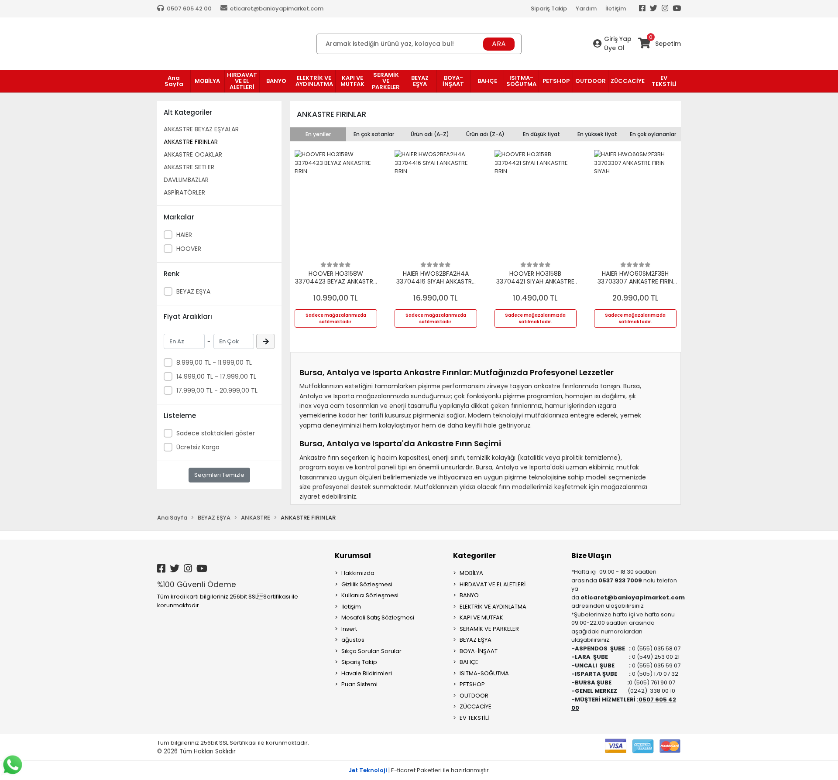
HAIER (184, 234)
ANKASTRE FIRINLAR (191, 141)
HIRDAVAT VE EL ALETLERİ (492, 584)
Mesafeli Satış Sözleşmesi (377, 617)
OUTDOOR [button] (590, 81)
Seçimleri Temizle (219, 475)
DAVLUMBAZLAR (186, 179)
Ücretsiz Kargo (198, 447)
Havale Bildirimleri (366, 673)
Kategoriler (474, 556)
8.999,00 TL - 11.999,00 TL (214, 362)
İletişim (615, 8)
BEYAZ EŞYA (193, 291)
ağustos (352, 640)
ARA (499, 44)
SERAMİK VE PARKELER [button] (386, 81)
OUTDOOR (474, 695)
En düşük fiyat (541, 134)
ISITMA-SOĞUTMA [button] (521, 81)
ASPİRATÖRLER (184, 192)
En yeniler (318, 134)
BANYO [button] (276, 81)
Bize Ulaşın (591, 556)
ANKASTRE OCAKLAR (193, 154)
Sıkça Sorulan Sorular (371, 651)
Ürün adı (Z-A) (485, 134)
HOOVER (188, 248)
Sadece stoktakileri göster (215, 433)
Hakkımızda (357, 573)
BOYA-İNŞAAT (479, 651)
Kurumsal (353, 556)
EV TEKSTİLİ (474, 718)
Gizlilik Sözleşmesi (366, 584)
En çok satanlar (374, 134)
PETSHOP (472, 684)
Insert (349, 629)
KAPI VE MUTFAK (481, 617)
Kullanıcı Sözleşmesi (369, 595)
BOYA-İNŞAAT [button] (453, 81)
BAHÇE (469, 662)
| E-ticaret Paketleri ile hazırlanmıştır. (419, 770)
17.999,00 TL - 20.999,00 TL (217, 390)
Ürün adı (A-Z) (430, 134)
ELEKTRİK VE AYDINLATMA (493, 606)
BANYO (469, 595)
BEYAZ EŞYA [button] (420, 81)
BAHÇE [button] (487, 81)
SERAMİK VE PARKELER (489, 629)
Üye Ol (614, 48)
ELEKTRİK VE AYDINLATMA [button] (314, 81)
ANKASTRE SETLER (189, 167)
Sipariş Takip (549, 8)
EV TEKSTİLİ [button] (664, 81)
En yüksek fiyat (597, 134)
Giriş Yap (618, 38)
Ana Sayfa (174, 81)
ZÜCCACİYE (475, 706)
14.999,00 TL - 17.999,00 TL (216, 376)
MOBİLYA (471, 573)
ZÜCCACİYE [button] (628, 81)
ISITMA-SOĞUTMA (484, 673)
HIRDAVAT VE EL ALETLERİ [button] (242, 81)
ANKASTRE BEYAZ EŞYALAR (201, 129)
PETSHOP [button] (556, 81)
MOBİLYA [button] (207, 81)
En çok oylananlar (653, 134)
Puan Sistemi (359, 684)
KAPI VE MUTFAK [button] (352, 81)
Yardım (586, 8)
